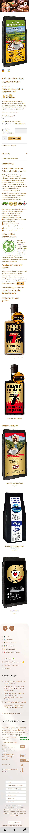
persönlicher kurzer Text (6, 130)
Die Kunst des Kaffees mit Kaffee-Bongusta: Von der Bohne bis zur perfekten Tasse (14, 688)
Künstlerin (20, 283)
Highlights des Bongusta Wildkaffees (15, 702)
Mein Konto (5, 830)
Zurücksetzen (21, 124)
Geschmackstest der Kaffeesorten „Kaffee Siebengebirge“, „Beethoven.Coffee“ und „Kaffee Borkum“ (14, 696)
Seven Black (17, 805)
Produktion (7, 668)
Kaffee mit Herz (12, 261)
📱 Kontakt (7, 636)
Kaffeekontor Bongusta (10, 805)
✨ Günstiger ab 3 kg (10, 649)
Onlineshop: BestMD (14, 815)
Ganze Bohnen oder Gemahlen (11, 121)
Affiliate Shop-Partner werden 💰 (14, 662)
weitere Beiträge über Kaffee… (13, 714)
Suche (14, 830)
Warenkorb (22, 829)
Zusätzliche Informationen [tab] (10, 158)
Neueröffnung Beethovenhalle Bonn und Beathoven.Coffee (15, 682)
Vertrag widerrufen (14, 823)
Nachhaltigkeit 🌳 (9, 659)
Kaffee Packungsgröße (8, 116)
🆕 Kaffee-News (8, 640)
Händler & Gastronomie (11, 665)
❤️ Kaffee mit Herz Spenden (12, 652)
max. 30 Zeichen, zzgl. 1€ (8, 133)
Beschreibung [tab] (6, 153)
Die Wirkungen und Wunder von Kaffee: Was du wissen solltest (13, 706)
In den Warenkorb (14, 138)
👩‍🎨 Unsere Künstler (10, 643)
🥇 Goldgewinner (9, 646)
